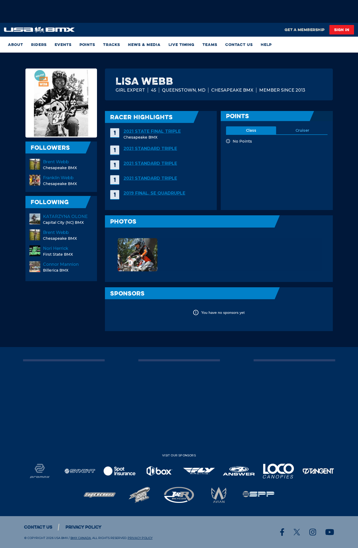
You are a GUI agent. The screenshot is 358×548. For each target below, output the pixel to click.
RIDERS (39, 44)
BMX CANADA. (80, 538)
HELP (266, 44)
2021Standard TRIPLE (150, 148)
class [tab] (251, 130)
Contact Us (239, 44)
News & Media (144, 44)
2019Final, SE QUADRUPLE (154, 193)
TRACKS (111, 44)
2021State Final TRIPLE (152, 131)
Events (63, 44)
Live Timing (182, 44)
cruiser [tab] (302, 130)
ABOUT (15, 44)
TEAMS (209, 44)
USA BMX (61, 538)
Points (87, 44)
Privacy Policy (83, 527)
